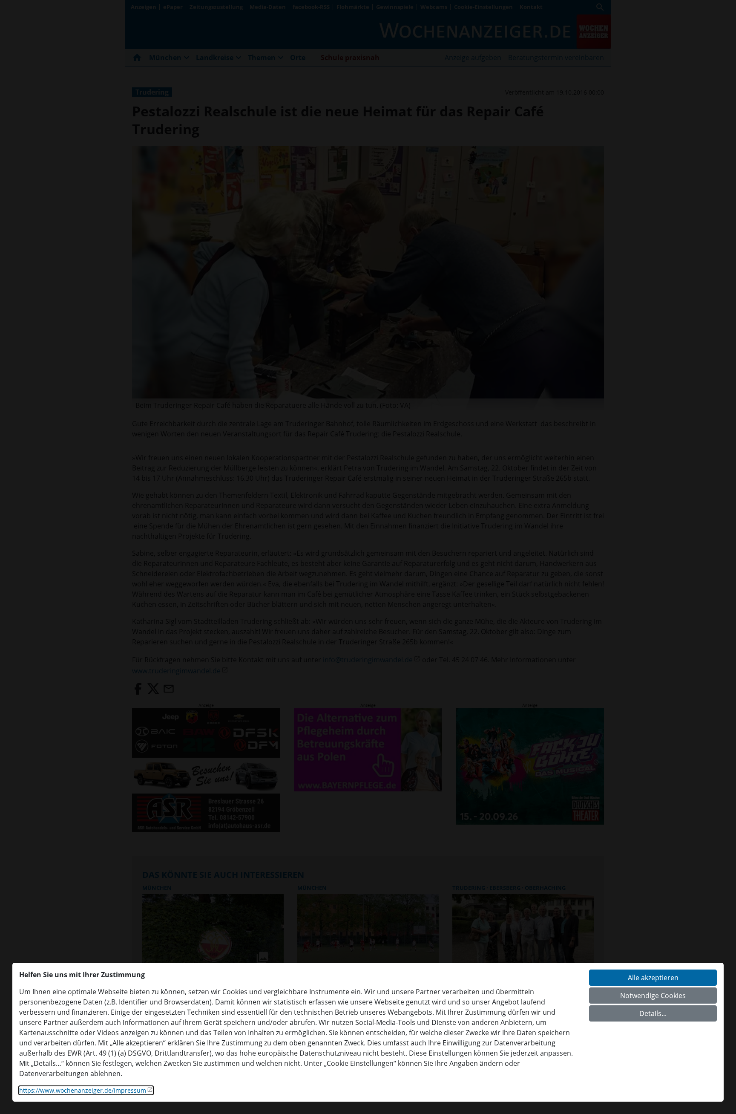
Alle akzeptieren (653, 977)
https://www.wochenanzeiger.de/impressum (82, 1090)
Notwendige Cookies (653, 995)
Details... (653, 1013)
